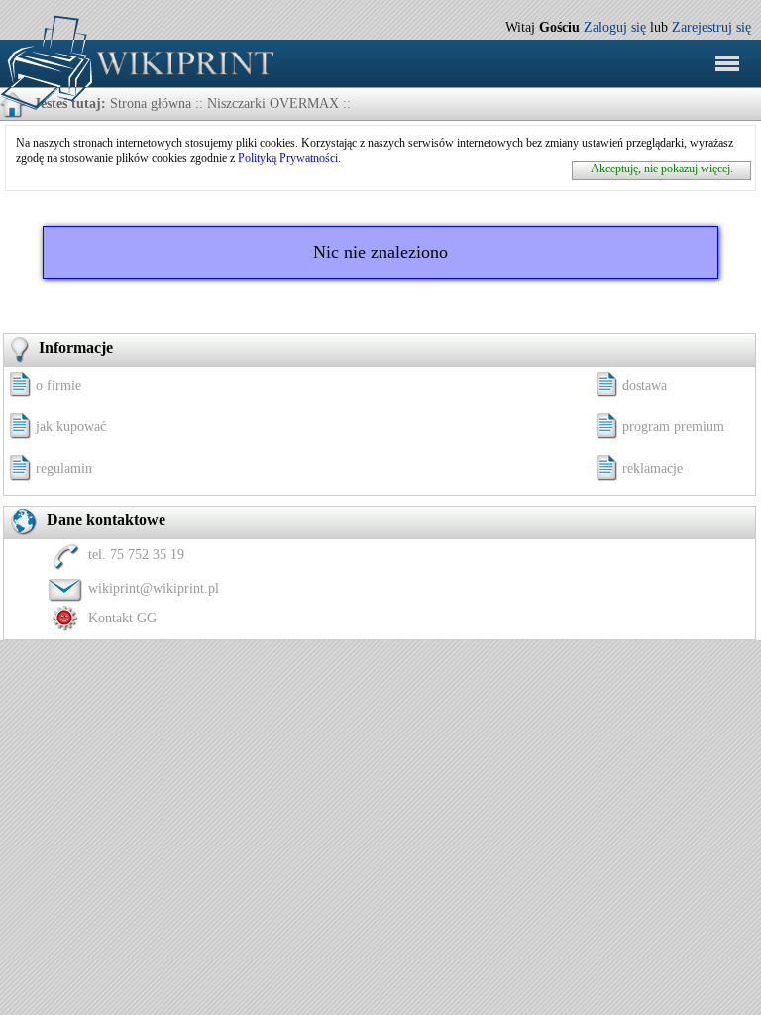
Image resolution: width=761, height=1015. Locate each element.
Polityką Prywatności (288, 158)
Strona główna (150, 103)
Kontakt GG (122, 618)
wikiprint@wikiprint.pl (153, 588)
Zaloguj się (615, 27)
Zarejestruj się (711, 27)
